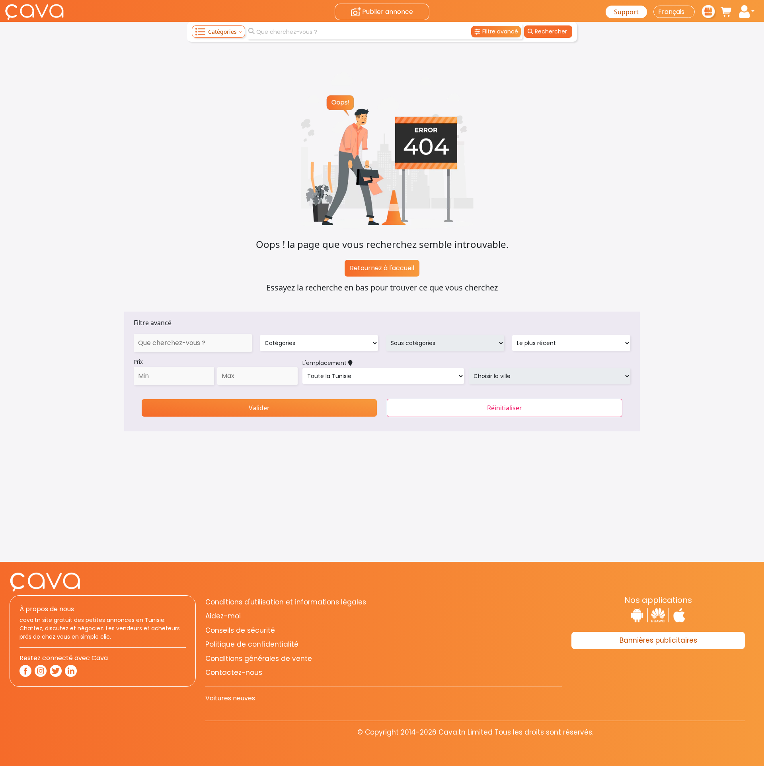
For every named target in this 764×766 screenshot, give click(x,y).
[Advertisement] (382, 506)
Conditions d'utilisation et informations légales (285, 602)
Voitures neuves (230, 698)
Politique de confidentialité (251, 644)
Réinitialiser (504, 407)
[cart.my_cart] (727, 12)
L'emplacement (325, 363)
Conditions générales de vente (258, 658)
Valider (259, 407)
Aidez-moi (223, 616)
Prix (138, 362)
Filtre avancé (153, 322)
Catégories (222, 31)
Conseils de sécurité (240, 630)
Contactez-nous (233, 672)
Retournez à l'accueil (382, 268)
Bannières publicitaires (658, 640)
